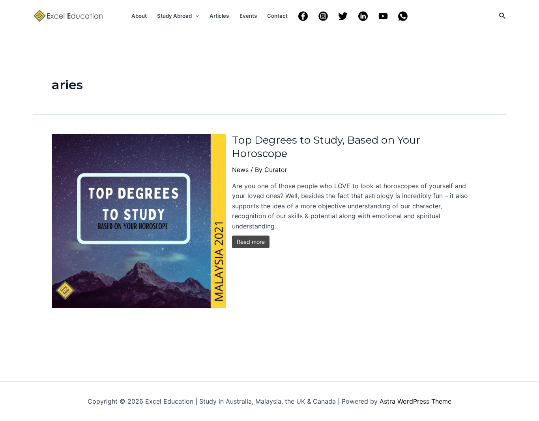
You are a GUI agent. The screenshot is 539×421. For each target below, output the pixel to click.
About (139, 16)
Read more (251, 241)
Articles (219, 16)
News (240, 170)
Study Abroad (174, 16)
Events (248, 16)
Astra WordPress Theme (415, 401)
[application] (195, 16)
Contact (277, 16)
